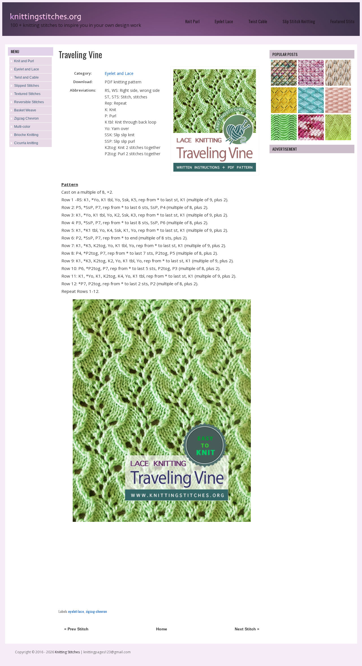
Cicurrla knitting (26, 143)
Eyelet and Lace (26, 69)
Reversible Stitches (29, 102)
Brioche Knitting (26, 135)
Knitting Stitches (68, 652)
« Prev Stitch (76, 629)
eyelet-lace (76, 611)
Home (161, 629)
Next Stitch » (247, 629)
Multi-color (22, 127)
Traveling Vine (80, 54)
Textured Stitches (27, 94)
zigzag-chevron (96, 611)
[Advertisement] (30, 242)
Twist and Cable (26, 77)
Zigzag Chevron (26, 118)
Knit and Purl (24, 61)
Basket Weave (25, 110)
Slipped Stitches (26, 86)
